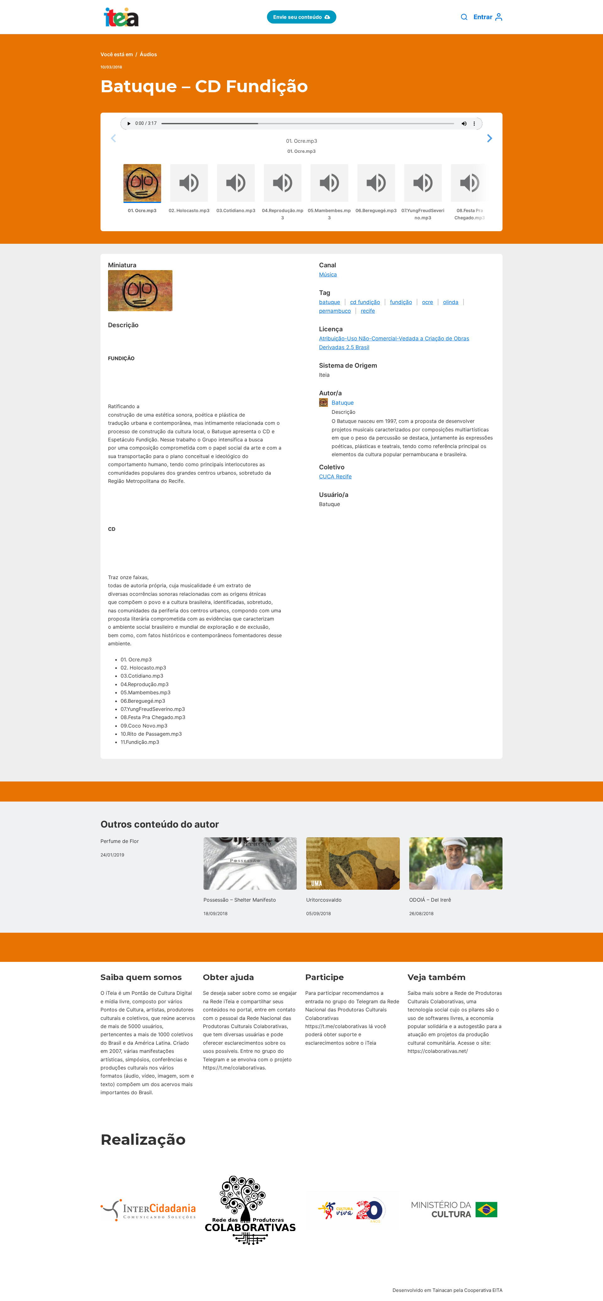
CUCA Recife (335, 476)
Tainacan (442, 1290)
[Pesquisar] (464, 17)
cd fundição (365, 302)
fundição (401, 302)
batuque (329, 302)
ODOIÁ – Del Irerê (430, 900)
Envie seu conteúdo (297, 17)
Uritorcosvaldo (324, 900)
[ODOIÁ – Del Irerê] (456, 863)
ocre (427, 302)
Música (328, 274)
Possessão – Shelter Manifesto (240, 900)
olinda (451, 302)
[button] (488, 138)
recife (368, 311)
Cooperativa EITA (483, 1290)
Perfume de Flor (119, 841)
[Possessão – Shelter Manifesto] (250, 863)
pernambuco (335, 311)
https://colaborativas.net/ (438, 1051)
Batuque (343, 402)
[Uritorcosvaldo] (353, 863)
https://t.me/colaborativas (234, 1067)
